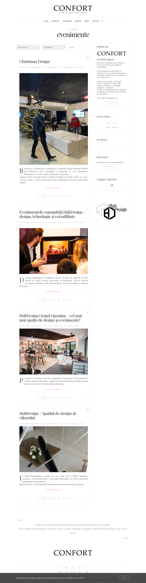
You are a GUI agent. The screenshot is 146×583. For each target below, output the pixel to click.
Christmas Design (34, 61)
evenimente (70, 326)
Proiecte (55, 21)
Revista (78, 21)
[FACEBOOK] (108, 123)
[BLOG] (79, 568)
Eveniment (67, 21)
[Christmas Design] (53, 119)
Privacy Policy (79, 578)
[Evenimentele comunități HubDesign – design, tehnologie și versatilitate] (53, 251)
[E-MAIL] (86, 568)
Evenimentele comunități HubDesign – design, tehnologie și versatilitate (52, 214)
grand (77, 326)
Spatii (55, 424)
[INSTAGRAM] (115, 123)
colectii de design (78, 67)
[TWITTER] (66, 568)
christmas (68, 67)
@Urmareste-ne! (111, 166)
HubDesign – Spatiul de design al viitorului (47, 415)
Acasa (46, 21)
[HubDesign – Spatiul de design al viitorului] (53, 449)
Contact (95, 21)
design (67, 424)
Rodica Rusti (25, 67)
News (86, 21)
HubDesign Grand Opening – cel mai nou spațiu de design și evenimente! (50, 318)
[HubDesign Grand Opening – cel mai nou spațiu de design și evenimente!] (53, 351)
